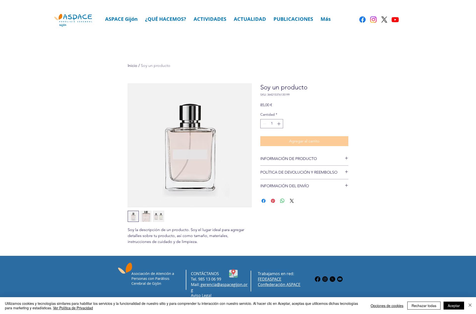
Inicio (132, 65)
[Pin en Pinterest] (273, 201)
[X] (384, 19)
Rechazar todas (424, 305)
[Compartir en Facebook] (264, 201)
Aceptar (454, 305)
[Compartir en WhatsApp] (282, 201)
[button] (121, 19)
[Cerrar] (470, 305)
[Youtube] (395, 19)
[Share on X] (292, 201)
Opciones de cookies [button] (387, 305)
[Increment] (279, 123)
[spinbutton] (271, 123)
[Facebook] (362, 19)
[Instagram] (373, 19)
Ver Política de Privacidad (73, 307)
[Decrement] (264, 123)
